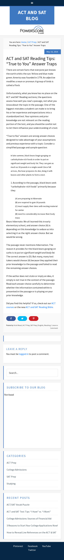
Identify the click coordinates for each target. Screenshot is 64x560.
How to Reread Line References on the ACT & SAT (31, 532)
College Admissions (17, 469)
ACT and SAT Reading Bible (39, 307)
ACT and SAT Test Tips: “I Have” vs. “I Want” (29, 511)
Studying (11, 483)
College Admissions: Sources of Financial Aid (29, 518)
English (40, 325)
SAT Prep (33, 325)
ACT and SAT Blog (32, 15)
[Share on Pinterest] (33, 318)
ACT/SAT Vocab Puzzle (18, 504)
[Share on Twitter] (22, 318)
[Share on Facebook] (11, 318)
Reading (47, 325)
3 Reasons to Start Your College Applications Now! (32, 525)
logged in (23, 353)
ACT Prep (26, 325)
